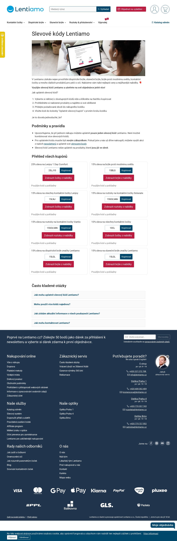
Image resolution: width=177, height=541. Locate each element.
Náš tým (63, 456)
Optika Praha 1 (139, 381)
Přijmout (12, 537)
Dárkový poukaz (14, 378)
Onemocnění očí (14, 456)
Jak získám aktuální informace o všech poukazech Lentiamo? (67, 313)
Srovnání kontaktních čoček (20, 469)
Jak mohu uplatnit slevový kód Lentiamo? (56, 294)
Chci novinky (163, 337)
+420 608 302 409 (138, 388)
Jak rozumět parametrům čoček (22, 460)
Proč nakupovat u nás (69, 464)
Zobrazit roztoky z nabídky (118, 206)
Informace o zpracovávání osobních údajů (27, 391)
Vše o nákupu (13, 362)
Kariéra (62, 473)
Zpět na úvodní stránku (16, 517)
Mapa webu (65, 477)
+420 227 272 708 (138, 371)
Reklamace (64, 374)
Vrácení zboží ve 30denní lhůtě (73, 366)
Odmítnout (24, 537)
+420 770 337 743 (138, 406)
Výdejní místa (13, 374)
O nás (62, 452)
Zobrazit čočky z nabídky (58, 178)
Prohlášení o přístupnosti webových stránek (27, 387)
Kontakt (63, 469)
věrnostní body (78, 143)
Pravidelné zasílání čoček (19, 421)
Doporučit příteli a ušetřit (18, 417)
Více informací (150, 533)
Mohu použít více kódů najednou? (52, 304)
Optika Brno (140, 416)
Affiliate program (15, 426)
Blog (9, 464)
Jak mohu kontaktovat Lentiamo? (52, 322)
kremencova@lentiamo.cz (135, 392)
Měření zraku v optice (17, 430)
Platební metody (14, 370)
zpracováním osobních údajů (157, 341)
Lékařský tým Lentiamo (70, 460)
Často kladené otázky (69, 362)
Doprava (11, 366)
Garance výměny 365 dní (71, 370)
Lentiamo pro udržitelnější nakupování (25, 438)
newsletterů (50, 143)
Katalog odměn (14, 409)
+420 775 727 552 (138, 423)
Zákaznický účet (14, 395)
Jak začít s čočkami (16, 452)
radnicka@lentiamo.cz (136, 427)
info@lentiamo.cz (138, 374)
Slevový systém (14, 413)
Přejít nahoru (32, 517)
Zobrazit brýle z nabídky (119, 178)
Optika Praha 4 (139, 398)
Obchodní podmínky (16, 383)
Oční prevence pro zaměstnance (22, 434)
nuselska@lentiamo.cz (136, 409)
